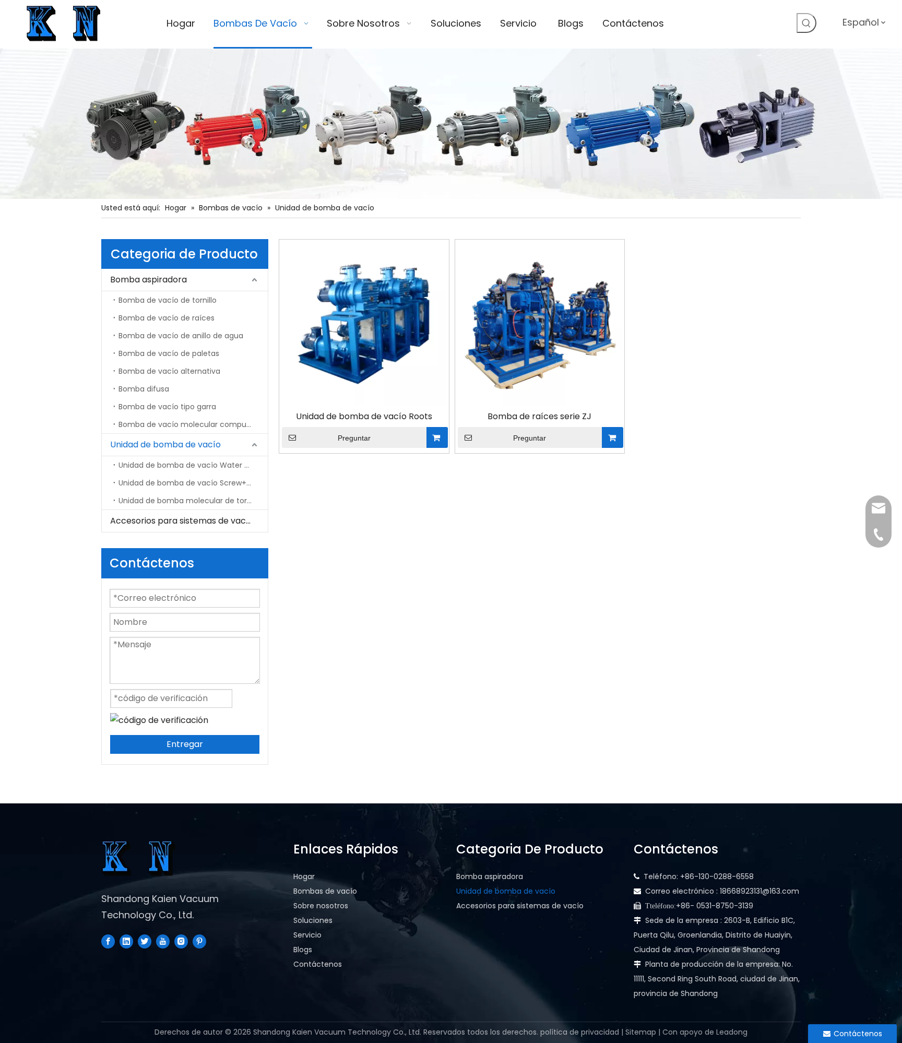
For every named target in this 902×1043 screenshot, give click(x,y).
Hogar (304, 876)
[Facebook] (108, 941)
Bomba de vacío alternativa (169, 371)
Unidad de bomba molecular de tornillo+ (192, 500)
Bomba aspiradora (148, 280)
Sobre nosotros (320, 905)
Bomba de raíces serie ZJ (539, 416)
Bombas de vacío (325, 891)
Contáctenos (317, 964)
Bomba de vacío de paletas (168, 353)
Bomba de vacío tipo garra (167, 406)
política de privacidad (579, 1032)
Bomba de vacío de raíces (166, 318)
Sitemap (640, 1032)
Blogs (302, 949)
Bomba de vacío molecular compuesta (190, 424)
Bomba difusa (143, 389)
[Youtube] (163, 941)
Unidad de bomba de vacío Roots (364, 416)
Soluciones (313, 920)
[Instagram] (181, 941)
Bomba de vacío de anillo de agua (180, 335)
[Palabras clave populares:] (806, 23)
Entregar (185, 744)
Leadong (731, 1032)
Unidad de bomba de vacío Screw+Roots (192, 483)
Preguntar (354, 438)
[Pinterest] (199, 941)
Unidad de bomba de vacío (165, 444)
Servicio (307, 935)
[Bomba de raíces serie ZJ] (540, 324)
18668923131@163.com (759, 891)
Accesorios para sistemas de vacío (182, 521)
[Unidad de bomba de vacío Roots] (364, 324)
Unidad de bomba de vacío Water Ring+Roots (193, 465)
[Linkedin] (126, 941)
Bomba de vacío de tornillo (167, 300)
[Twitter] (144, 941)
